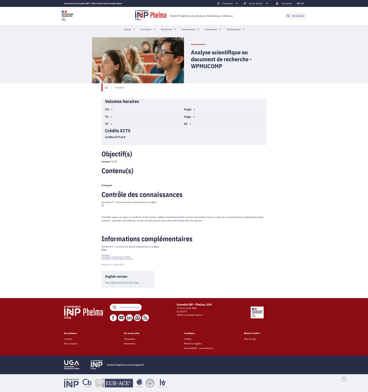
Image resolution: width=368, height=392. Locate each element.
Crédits (187, 338)
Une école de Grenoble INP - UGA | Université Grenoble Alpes (93, 3)
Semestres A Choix (117, 257)
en (302, 3)
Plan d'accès (70, 343)
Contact (68, 338)
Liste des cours (105, 255)
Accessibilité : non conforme (198, 348)
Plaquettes (129, 338)
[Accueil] (106, 87)
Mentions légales (193, 343)
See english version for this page (122, 282)
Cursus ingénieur (106, 257)
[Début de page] (345, 378)
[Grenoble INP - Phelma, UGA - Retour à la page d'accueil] (150, 16)
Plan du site (250, 338)
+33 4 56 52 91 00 (129, 307)
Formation (119, 87)
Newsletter (130, 343)
